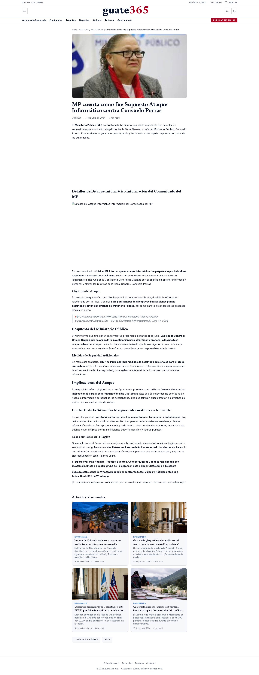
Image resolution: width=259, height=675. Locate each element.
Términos (139, 663)
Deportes (84, 20)
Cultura (97, 20)
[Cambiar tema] (234, 11)
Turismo (109, 20)
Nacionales (56, 20)
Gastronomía (124, 20)
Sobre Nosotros (111, 663)
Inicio (74, 29)
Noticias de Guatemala (34, 20)
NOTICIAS (84, 29)
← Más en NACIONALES (86, 639)
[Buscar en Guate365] (227, 11)
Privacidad (127, 663)
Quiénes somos (198, 2)
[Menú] (25, 11)
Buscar (233, 2)
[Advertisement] (129, 164)
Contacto (216, 2)
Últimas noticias (224, 20)
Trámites (71, 20)
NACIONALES (97, 29)
